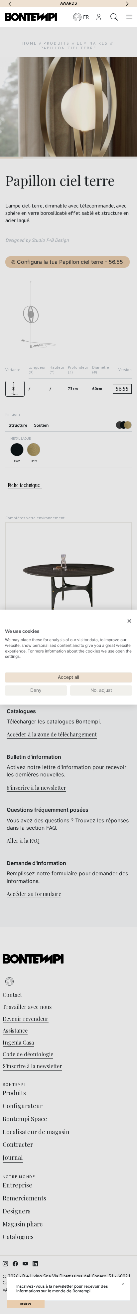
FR (86, 17)
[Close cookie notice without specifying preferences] (129, 621)
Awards (68, 3)
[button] (10, 3)
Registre (25, 1303)
